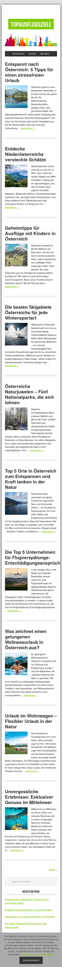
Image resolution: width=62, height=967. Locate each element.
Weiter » (53, 869)
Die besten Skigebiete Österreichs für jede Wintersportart (28, 312)
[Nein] (58, 949)
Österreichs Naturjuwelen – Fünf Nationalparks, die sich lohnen (29, 394)
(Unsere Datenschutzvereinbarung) (37, 954)
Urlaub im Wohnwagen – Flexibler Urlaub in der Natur (31, 721)
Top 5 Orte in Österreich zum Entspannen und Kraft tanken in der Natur (30, 478)
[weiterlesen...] (28, 128)
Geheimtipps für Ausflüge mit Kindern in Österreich (30, 233)
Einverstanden (31, 960)
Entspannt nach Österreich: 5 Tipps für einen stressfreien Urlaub (29, 72)
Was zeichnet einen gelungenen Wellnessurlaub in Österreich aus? (25, 639)
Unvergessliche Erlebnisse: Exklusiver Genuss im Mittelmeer (29, 796)
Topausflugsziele (31, 24)
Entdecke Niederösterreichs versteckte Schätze (25, 154)
